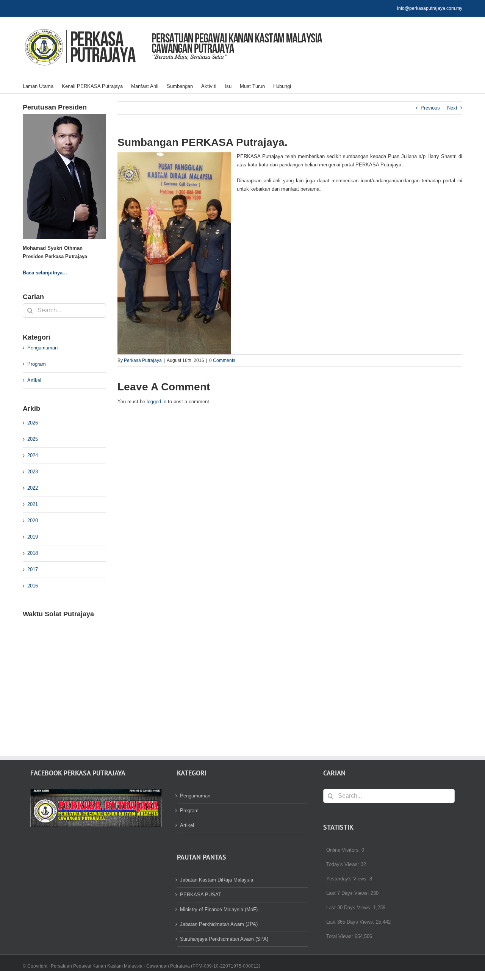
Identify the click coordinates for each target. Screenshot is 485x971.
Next (452, 108)
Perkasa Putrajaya (143, 360)
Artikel (34, 380)
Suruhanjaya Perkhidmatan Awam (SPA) (224, 939)
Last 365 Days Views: (351, 922)
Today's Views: (343, 864)
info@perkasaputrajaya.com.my (429, 8)
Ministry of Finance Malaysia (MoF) (219, 909)
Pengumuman (42, 348)
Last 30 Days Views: (349, 907)
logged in (156, 401)
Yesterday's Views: (347, 879)
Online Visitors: (343, 850)
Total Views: (340, 936)
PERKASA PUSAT (200, 894)
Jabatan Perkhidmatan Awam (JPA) (219, 924)
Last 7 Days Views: (348, 893)
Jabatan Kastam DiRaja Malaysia (216, 880)
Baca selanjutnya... (45, 273)
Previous (430, 108)
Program (36, 364)
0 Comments (222, 360)
